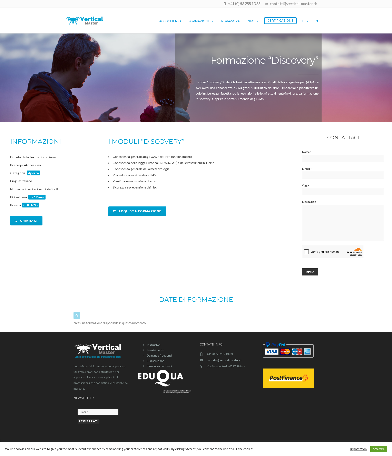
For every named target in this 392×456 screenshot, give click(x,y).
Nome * (306, 152)
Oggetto (307, 185)
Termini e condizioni (159, 366)
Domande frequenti (159, 355)
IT (303, 21)
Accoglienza (170, 21)
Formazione (199, 21)
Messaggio (309, 201)
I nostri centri (155, 350)
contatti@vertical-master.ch (224, 360)
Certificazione (280, 20)
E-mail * (307, 168)
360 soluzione (155, 360)
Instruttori (153, 345)
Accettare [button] (378, 448)
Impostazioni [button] (358, 449)
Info (250, 21)
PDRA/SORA (230, 21)
